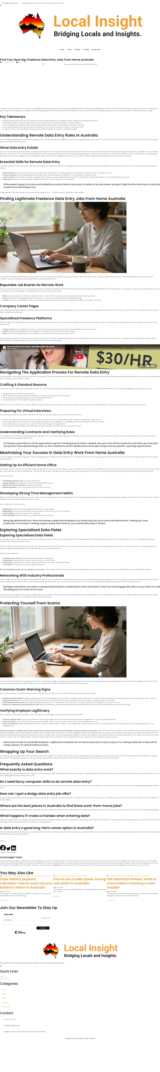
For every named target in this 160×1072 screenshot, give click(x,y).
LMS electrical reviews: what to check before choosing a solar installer (131, 883)
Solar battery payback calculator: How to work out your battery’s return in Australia (26, 883)
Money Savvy (96, 49)
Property (77, 49)
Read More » (4, 900)
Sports (69, 49)
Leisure (62, 49)
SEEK (50, 192)
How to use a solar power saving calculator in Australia (79, 881)
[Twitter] (80, 5)
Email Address (8, 920)
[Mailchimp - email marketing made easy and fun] (20, 933)
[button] (3, 849)
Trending (86, 49)
